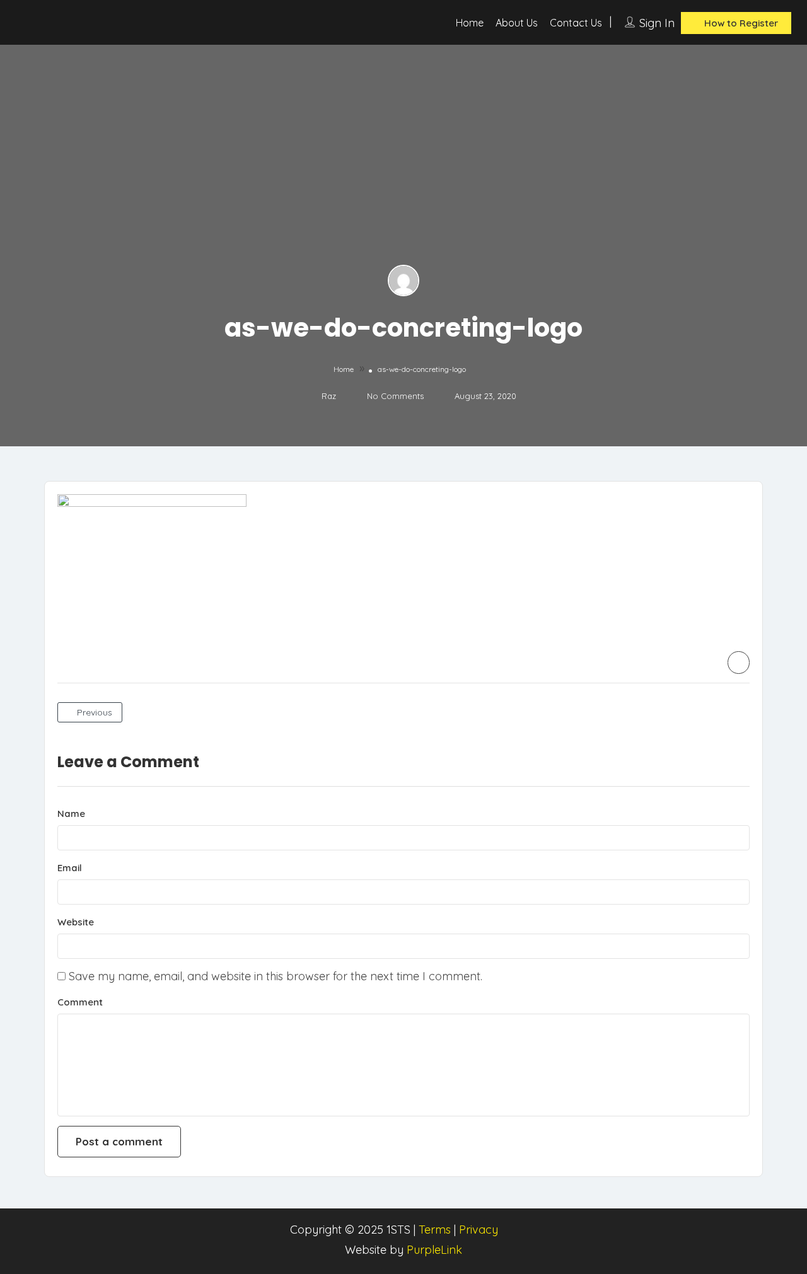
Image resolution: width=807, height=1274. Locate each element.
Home (470, 22)
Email (69, 868)
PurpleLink (434, 1249)
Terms (435, 1229)
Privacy (478, 1229)
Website (75, 922)
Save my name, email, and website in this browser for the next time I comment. (275, 976)
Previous (93, 712)
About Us (517, 22)
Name (71, 813)
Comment (80, 1002)
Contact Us (576, 22)
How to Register (740, 23)
